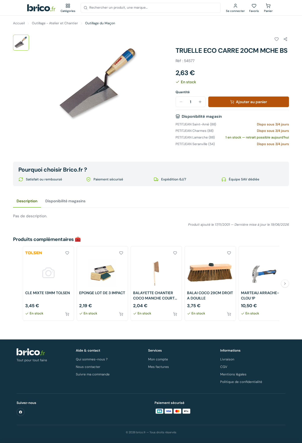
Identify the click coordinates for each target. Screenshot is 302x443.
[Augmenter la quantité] (200, 102)
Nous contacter (88, 367)
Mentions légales (233, 374)
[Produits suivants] (285, 284)
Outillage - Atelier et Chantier (55, 23)
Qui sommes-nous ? (92, 359)
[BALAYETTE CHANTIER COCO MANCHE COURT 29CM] (156, 283)
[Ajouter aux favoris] (276, 39)
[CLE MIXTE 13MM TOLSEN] (48, 283)
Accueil (19, 23)
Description (27, 201)
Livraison (227, 359)
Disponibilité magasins (65, 201)
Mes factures (158, 367)
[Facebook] (21, 412)
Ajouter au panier (251, 101)
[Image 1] (21, 43)
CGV (223, 367)
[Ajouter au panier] (67, 314)
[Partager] (285, 39)
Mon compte (158, 359)
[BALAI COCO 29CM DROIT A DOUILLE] (210, 283)
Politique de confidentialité (241, 382)
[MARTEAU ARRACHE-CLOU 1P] (264, 283)
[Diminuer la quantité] (181, 102)
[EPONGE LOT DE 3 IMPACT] (102, 283)
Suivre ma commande (93, 374)
